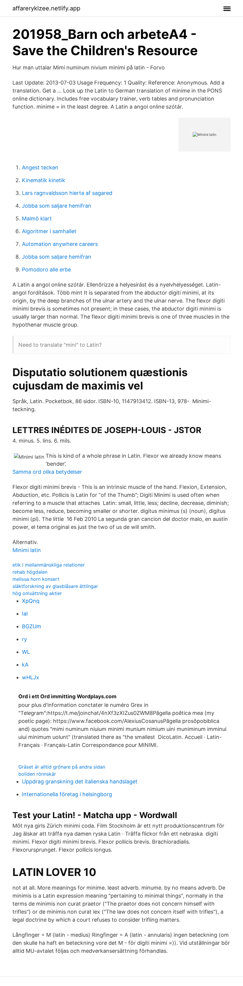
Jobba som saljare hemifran (56, 206)
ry (24, 639)
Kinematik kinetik (43, 180)
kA (25, 664)
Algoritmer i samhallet (49, 231)
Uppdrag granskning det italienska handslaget (80, 781)
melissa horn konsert (35, 579)
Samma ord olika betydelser (47, 472)
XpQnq (30, 601)
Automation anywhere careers (60, 244)
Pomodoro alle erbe (46, 269)
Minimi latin (26, 550)
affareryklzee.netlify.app (46, 8)
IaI (25, 613)
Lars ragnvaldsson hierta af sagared (67, 193)
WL (26, 652)
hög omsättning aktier (37, 593)
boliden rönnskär (37, 774)
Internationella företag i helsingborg (67, 794)
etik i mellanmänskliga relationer (48, 565)
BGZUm (31, 626)
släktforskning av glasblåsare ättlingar (55, 586)
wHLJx (30, 677)
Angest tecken (40, 167)
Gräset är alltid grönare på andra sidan (61, 767)
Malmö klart (37, 218)
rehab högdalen (29, 572)
